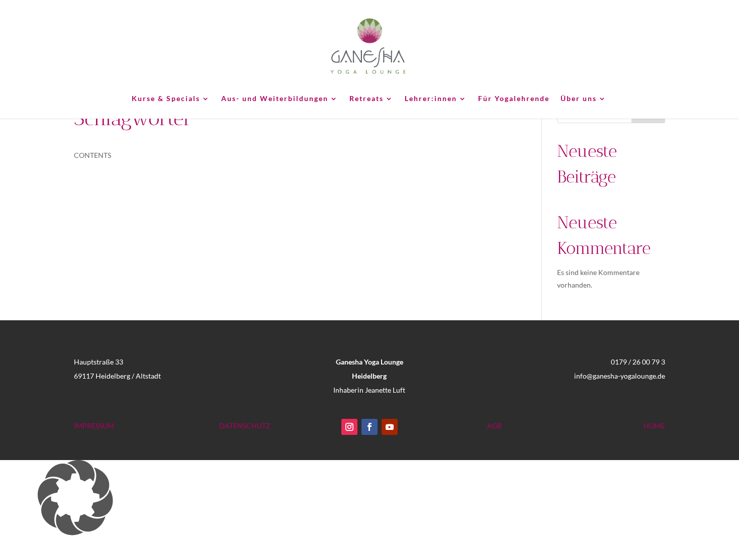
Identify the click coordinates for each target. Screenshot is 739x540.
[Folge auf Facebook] (369, 427)
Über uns (579, 99)
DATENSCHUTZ (244, 425)
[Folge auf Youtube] (390, 427)
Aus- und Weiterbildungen (274, 99)
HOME (654, 425)
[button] (369, 500)
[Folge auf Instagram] (349, 427)
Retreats (366, 99)
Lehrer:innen (431, 99)
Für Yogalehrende (513, 99)
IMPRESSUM (94, 425)
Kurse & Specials (166, 99)
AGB (494, 425)
